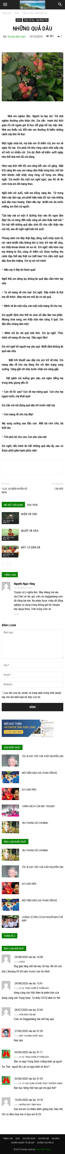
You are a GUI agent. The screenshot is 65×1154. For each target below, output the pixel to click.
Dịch (17, 13)
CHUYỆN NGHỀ (29, 1138)
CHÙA (22, 961)
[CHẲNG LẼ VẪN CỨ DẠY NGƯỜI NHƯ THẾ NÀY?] (10, 921)
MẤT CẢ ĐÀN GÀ (30, 547)
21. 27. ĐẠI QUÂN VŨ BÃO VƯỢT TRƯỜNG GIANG (41, 1083)
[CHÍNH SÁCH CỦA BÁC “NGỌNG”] (10, 811)
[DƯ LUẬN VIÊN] (10, 794)
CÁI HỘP (59, 488)
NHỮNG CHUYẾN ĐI (45, 1142)
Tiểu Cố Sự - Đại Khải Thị (34, 13)
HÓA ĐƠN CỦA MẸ (27, 1014)
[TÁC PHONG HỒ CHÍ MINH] (10, 827)
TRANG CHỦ (8, 1138)
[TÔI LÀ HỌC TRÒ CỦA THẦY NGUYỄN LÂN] (10, 760)
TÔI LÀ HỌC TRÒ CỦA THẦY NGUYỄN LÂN (42, 756)
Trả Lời (16, 614)
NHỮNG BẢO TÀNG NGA (30, 1104)
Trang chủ (6, 13)
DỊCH (18, 1138)
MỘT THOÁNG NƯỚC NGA (31, 1035)
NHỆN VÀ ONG (29, 514)
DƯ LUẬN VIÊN (29, 789)
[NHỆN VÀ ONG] (10, 518)
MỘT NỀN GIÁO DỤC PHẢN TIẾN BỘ (39, 772)
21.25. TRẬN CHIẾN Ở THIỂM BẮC (34, 988)
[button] (60, 4)
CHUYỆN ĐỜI (43, 1138)
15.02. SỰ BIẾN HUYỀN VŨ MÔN (14, 490)
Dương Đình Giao (16, 36)
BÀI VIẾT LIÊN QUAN (13, 505)
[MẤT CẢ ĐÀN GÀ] (10, 551)
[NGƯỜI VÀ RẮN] (10, 535)
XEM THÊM (32, 505)
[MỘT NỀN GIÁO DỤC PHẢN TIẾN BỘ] (10, 777)
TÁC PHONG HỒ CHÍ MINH (35, 823)
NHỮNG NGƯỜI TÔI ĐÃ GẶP (22, 1142)
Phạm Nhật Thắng (43, 1149)
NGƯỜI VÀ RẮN (29, 530)
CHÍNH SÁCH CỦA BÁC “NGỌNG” (38, 806)
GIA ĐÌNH (55, 1138)
